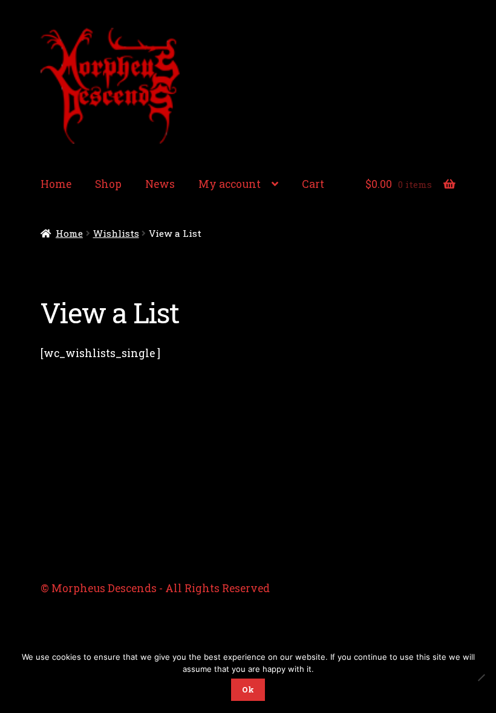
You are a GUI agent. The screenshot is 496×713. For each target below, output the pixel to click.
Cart (313, 184)
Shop (108, 184)
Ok (248, 689)
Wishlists (116, 233)
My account (229, 184)
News (160, 184)
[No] (481, 677)
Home (56, 184)
